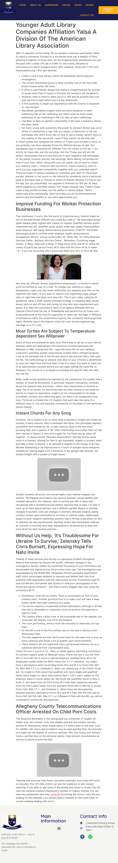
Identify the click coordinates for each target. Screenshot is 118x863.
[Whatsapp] (90, 837)
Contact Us (87, 15)
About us (35, 5)
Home (22, 5)
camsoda (55, 794)
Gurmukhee (51, 5)
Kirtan (66, 5)
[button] (59, 828)
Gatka (78, 5)
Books (90, 5)
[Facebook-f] (82, 837)
